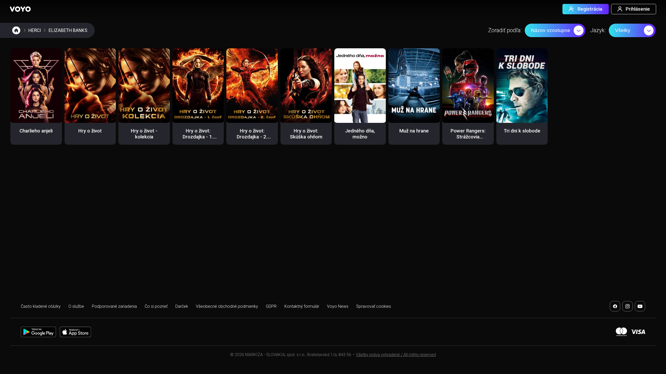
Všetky (622, 30)
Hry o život (90, 131)
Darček (181, 306)
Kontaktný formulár (301, 306)
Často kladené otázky (41, 306)
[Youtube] (640, 306)
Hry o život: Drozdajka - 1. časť (198, 137)
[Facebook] (615, 306)
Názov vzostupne (550, 30)
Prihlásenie (638, 9)
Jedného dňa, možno (360, 134)
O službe (76, 306)
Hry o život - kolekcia (144, 134)
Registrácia (590, 9)
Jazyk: (598, 30)
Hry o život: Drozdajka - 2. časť (252, 137)
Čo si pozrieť (156, 306)
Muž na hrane (414, 131)
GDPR (271, 306)
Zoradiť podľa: (505, 30)
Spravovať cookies (373, 306)
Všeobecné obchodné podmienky (227, 306)
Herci (34, 30)
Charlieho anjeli (36, 131)
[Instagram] (627, 306)
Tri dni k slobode (522, 131)
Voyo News (337, 306)
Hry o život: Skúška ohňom (306, 134)
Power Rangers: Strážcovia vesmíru (468, 137)
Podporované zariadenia (114, 306)
